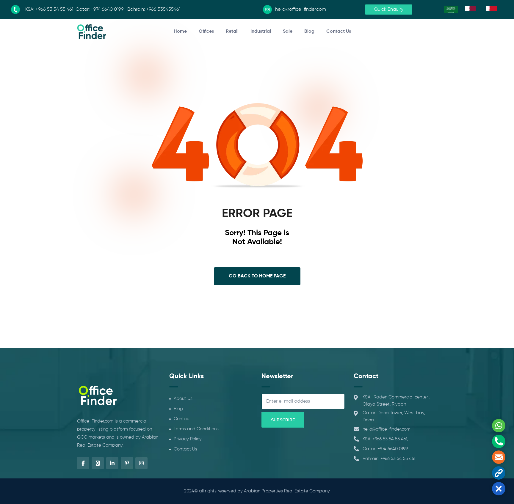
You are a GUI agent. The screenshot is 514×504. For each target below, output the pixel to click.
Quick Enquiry (388, 9)
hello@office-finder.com (386, 429)
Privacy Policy (188, 439)
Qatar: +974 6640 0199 (385, 449)
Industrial (260, 31)
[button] (498, 488)
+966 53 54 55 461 (54, 9)
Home (180, 31)
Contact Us (338, 31)
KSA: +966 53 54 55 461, (385, 439)
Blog (309, 31)
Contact (182, 419)
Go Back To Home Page (257, 276)
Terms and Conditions (196, 429)
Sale (287, 31)
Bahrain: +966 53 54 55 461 (389, 458)
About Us (183, 398)
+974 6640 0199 (107, 9)
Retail (232, 31)
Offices (206, 31)
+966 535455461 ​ (163, 9)
